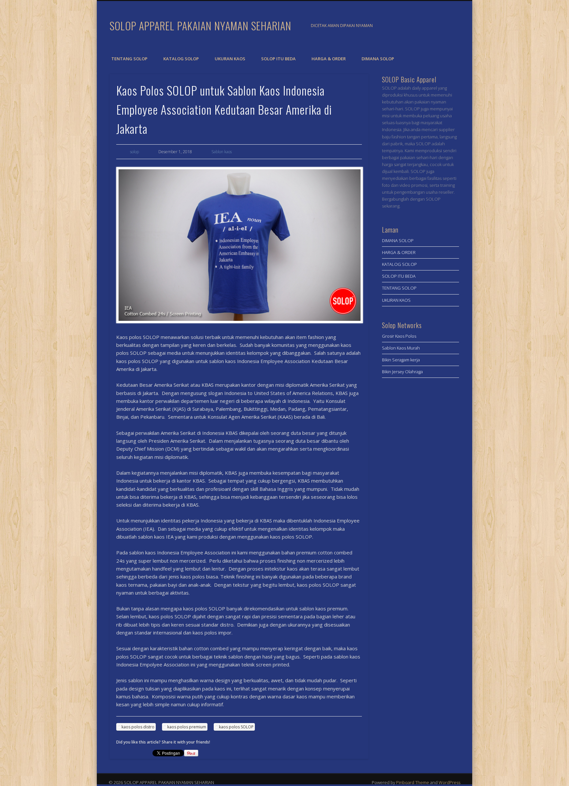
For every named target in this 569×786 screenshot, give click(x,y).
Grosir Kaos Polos (399, 336)
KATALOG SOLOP (181, 59)
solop (134, 151)
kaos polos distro (138, 727)
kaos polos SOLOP (236, 727)
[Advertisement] (420, 490)
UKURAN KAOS (230, 59)
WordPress (449, 782)
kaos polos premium (186, 727)
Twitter (451, 26)
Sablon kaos (221, 151)
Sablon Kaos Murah (401, 348)
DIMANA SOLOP (378, 59)
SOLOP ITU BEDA (278, 59)
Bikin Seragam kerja (401, 360)
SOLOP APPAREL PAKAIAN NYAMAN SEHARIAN (200, 25)
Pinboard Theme (412, 782)
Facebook (437, 26)
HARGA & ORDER (329, 59)
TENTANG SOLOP (129, 59)
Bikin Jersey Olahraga (402, 372)
